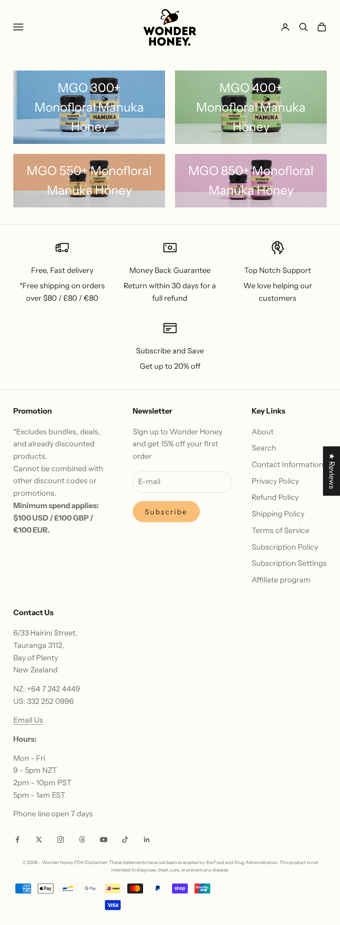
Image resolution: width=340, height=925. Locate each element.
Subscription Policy (285, 547)
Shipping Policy (278, 513)
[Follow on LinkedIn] (147, 839)
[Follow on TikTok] (125, 839)
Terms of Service (280, 530)
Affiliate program (281, 579)
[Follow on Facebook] (17, 839)
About (263, 431)
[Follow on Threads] (82, 839)
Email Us (28, 720)
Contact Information (287, 464)
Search (264, 448)
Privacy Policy (275, 481)
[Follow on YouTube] (104, 839)
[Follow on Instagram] (60, 839)
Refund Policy (275, 497)
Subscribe (166, 512)
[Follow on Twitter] (39, 839)
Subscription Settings (289, 563)
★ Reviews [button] (331, 471)
